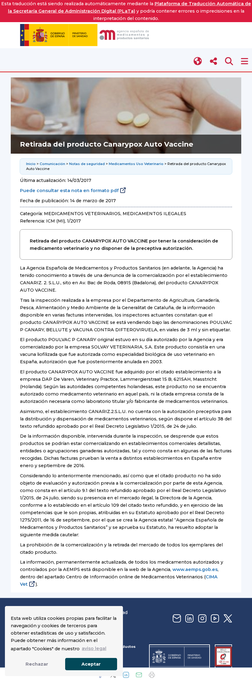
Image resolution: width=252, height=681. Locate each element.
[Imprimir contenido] (152, 675)
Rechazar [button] (37, 664)
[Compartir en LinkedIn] (126, 675)
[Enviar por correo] (139, 675)
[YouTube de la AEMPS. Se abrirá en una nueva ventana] (214, 619)
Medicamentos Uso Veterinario (136, 164)
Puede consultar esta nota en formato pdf (69, 190)
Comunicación (52, 164)
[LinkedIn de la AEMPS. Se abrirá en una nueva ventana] (189, 619)
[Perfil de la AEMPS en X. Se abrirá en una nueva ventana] (227, 619)
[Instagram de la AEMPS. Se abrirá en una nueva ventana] (202, 619)
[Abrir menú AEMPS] (244, 61)
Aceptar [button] (91, 664)
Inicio (31, 164)
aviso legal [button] (94, 648)
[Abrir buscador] (229, 61)
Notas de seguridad (87, 164)
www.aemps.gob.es (195, 569)
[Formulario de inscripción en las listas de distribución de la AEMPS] (176, 619)
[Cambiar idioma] (198, 61)
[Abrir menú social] (213, 61)
